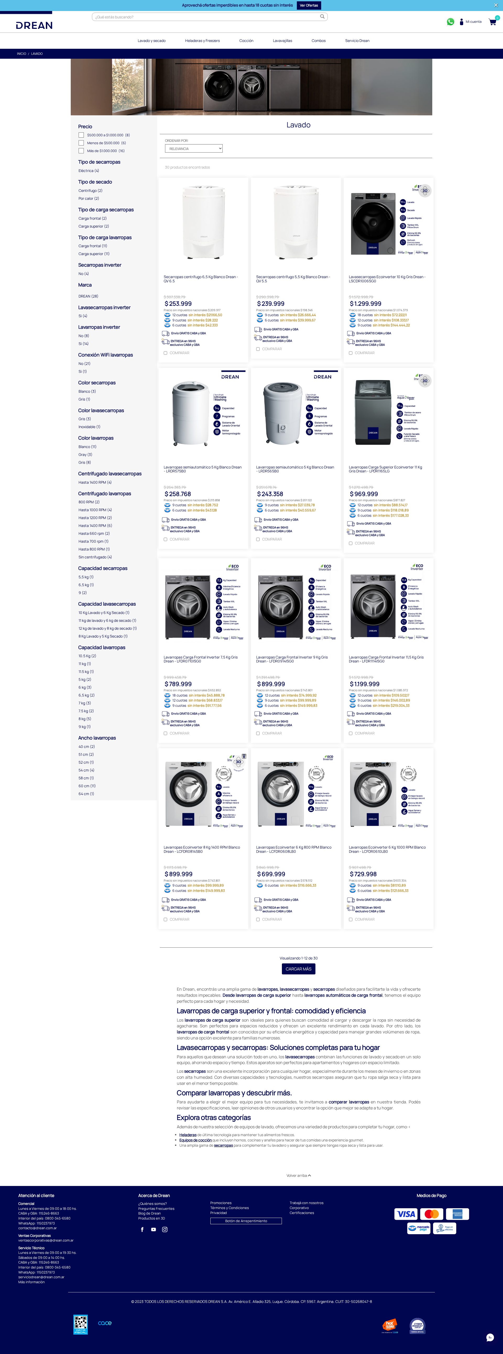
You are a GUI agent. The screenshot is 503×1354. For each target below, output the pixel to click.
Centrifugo (88, 190)
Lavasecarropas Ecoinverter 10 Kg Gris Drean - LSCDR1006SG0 (387, 278)
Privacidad (218, 1212)
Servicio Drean (357, 40)
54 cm (84, 770)
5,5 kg (84, 576)
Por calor (86, 198)
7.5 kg (83, 710)
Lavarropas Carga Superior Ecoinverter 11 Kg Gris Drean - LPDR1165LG (385, 469)
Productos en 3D (151, 1218)
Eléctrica (86, 170)
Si (80, 315)
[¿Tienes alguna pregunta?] (450, 22)
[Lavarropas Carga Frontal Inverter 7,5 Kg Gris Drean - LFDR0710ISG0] (203, 604)
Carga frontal (90, 218)
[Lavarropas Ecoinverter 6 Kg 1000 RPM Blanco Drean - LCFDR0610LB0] (388, 794)
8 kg (82, 718)
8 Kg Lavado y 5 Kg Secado (101, 636)
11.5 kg (84, 671)
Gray (82, 454)
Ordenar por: (177, 140)
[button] (309, 5)
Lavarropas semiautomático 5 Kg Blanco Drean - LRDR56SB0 (295, 469)
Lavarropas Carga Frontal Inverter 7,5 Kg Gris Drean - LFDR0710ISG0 (201, 659)
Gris (82, 399)
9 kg (82, 726)
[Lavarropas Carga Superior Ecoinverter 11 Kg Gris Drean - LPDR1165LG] (388, 413)
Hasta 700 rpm (91, 541)
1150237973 (46, 1223)
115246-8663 (49, 1213)
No (81, 273)
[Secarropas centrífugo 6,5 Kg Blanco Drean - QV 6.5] (203, 223)
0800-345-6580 (57, 1218)
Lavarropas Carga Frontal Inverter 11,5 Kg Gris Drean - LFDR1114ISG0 (386, 659)
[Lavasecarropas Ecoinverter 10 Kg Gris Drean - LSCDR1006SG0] (388, 223)
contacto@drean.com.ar (37, 1228)
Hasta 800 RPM (92, 549)
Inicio (21, 53)
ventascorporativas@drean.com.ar (46, 1240)
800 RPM (86, 501)
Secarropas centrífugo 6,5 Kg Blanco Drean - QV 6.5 (201, 278)
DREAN (84, 296)
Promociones (221, 1202)
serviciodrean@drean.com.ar (41, 1277)
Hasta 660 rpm (91, 533)
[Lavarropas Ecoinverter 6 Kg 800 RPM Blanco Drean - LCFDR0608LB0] (296, 794)
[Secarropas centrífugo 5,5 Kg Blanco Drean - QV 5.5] (296, 223)
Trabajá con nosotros (307, 1202)
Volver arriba (297, 1175)
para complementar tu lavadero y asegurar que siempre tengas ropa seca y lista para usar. (299, 1145)
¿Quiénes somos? (152, 1203)
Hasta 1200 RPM (92, 517)
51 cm (83, 754)
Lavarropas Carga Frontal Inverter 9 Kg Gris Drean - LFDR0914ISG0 (292, 659)
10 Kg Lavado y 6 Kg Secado (101, 612)
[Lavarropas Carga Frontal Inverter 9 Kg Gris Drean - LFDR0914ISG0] (296, 604)
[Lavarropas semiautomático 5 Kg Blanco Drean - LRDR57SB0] (203, 413)
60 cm (84, 785)
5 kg (82, 679)
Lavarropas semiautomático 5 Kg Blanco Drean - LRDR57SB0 (203, 469)
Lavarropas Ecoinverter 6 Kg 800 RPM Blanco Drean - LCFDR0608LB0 (293, 849)
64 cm (84, 793)
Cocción (246, 40)
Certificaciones (302, 1212)
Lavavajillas (282, 40)
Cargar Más (298, 969)
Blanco (84, 391)
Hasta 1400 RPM (92, 482)
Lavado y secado (152, 40)
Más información (31, 1282)
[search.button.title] (322, 17)
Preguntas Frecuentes (156, 1208)
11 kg (82, 663)
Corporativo (299, 1207)
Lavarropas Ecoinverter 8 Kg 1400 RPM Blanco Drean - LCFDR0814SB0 (202, 849)
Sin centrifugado (92, 556)
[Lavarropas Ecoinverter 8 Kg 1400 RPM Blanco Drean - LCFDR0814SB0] (203, 794)
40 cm (84, 746)
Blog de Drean (149, 1213)
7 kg (82, 702)
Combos (319, 40)
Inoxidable (87, 426)
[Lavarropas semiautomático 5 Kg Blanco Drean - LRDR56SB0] (296, 413)
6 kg (82, 687)
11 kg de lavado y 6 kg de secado (105, 620)
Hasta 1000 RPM (92, 509)
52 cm (84, 762)
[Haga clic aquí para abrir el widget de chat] (490, 1338)
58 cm (84, 777)
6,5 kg (84, 584)
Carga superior (91, 226)
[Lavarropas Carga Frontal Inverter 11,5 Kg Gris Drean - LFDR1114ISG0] (388, 604)
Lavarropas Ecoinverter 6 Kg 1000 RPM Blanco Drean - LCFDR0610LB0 (387, 849)
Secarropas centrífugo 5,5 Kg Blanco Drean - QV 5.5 (293, 278)
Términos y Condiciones (229, 1207)
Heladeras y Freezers (202, 40)
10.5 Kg (84, 655)
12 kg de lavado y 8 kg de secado (105, 628)
